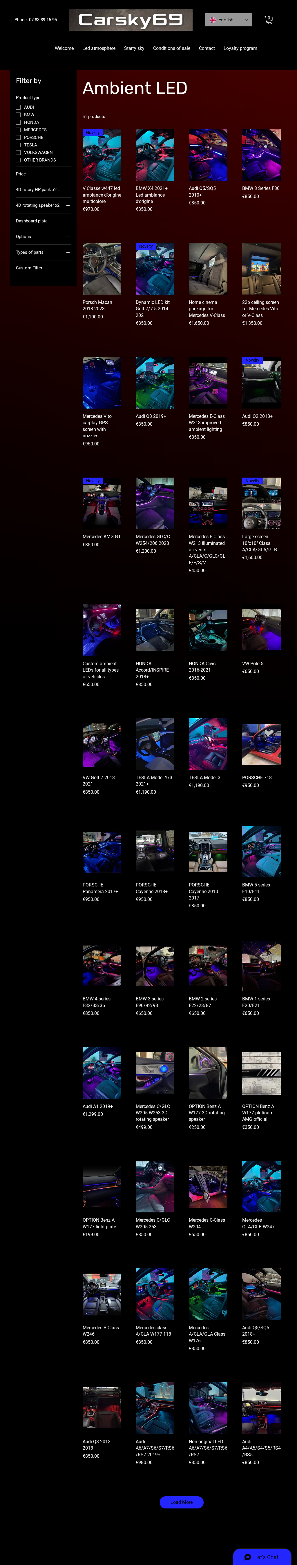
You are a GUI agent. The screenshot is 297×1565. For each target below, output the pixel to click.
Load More (182, 1502)
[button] (269, 20)
